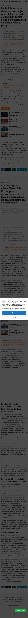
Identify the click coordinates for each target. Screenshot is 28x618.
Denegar (14, 317)
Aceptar (14, 313)
